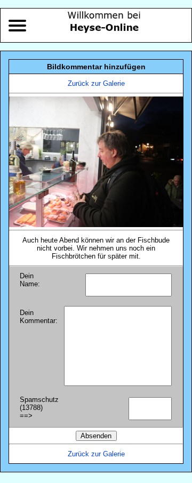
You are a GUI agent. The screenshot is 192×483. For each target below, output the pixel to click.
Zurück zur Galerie (96, 83)
